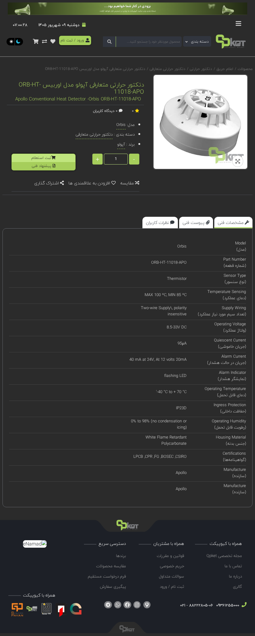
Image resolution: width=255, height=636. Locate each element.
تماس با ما (233, 566)
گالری (237, 586)
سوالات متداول (171, 576)
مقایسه (127, 183)
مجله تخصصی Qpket (224, 555)
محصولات (245, 69)
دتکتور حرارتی (200, 69)
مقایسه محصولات (111, 566)
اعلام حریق (224, 69)
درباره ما (235, 576)
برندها (121, 555)
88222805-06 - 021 (196, 605)
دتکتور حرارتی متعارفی (166, 69)
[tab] (233, 222)
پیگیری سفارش (113, 586)
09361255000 (227, 605)
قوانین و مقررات (170, 555)
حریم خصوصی (172, 566)
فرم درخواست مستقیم (107, 576)
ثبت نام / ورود (172, 586)
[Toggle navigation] (238, 25)
